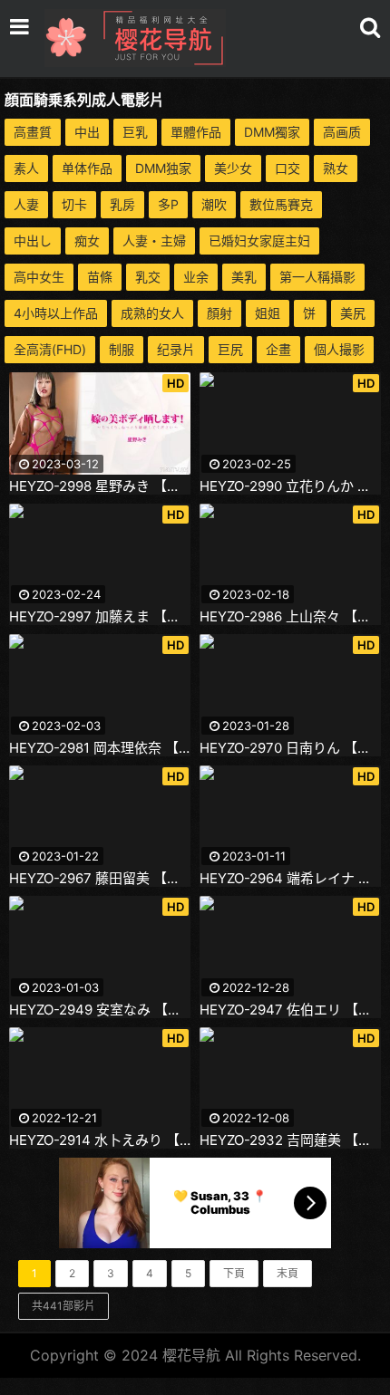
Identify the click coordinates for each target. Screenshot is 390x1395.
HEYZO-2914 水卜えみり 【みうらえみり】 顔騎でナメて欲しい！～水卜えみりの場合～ (99, 1140)
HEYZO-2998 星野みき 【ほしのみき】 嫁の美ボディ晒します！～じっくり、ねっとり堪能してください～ (99, 486)
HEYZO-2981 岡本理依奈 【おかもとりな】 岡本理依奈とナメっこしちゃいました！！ (99, 748)
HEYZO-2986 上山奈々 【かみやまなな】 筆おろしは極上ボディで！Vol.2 (290, 617)
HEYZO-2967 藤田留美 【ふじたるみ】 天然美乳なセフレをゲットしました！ (99, 879)
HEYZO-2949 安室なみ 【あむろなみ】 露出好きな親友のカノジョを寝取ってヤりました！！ (99, 1010)
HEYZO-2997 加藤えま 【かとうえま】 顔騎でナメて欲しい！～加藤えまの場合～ (99, 617)
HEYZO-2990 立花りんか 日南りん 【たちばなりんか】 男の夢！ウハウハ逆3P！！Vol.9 (290, 486)
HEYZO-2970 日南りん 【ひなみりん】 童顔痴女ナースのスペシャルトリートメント (290, 748)
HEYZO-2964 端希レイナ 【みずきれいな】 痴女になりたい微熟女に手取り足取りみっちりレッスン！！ (290, 879)
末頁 (287, 1273)
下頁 (234, 1273)
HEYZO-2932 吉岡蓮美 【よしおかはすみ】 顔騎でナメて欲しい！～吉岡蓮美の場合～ (290, 1140)
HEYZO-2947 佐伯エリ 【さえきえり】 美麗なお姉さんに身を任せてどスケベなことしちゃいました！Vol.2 (290, 1010)
